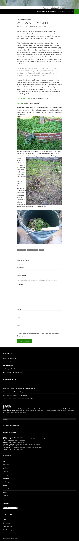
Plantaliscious (7, 449)
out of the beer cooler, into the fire (13, 372)
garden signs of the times (10, 369)
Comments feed (7, 526)
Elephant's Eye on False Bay (11, 447)
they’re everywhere (8, 365)
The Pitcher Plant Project (10, 439)
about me (70, 11)
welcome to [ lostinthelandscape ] (45, 11)
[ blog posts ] (61, 11)
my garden (27, 19)
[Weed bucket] (39, 227)
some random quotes (23, 259)
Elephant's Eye (7, 446)
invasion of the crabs (9, 362)
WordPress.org (7, 530)
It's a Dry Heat (7, 437)
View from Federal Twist (10, 444)
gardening (20, 19)
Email (19, 317)
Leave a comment (43, 26)
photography (7, 482)
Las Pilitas (20, 103)
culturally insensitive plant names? (25, 388)
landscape (6, 471)
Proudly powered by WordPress (11, 538)
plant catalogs (32, 249)
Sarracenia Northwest (24, 98)
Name (19, 309)
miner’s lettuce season (9, 358)
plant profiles (7, 489)
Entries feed (6, 523)
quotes (5, 492)
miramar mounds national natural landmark (22, 398)
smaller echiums (11, 385)
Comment (20, 285)
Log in (4, 519)
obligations (21, 249)
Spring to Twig (7, 442)
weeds (42, 249)
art (4, 461)
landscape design (8, 475)
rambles (5, 495)
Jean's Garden (7, 440)
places (5, 485)
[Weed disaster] (39, 133)
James (33, 26)
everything (6, 464)
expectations (20, 266)
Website (19, 325)
